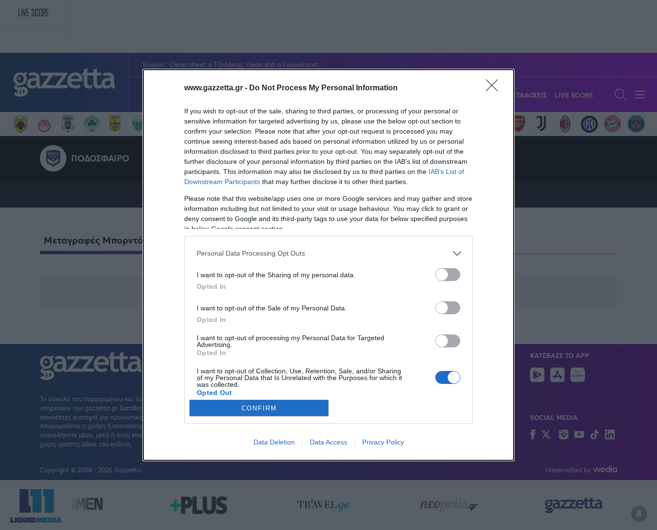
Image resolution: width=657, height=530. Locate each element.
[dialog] (328, 265)
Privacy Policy (383, 442)
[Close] (495, 88)
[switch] (447, 274)
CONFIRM (259, 408)
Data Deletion (274, 442)
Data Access (328, 442)
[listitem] (328, 253)
